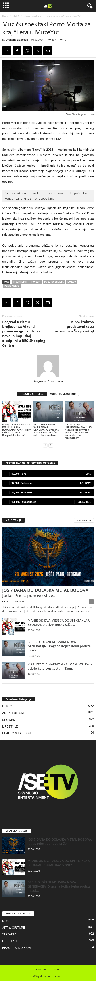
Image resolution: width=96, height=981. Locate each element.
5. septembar (20, 281)
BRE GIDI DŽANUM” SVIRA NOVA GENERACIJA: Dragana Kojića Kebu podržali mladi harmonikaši (46, 430)
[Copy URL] (6, 50)
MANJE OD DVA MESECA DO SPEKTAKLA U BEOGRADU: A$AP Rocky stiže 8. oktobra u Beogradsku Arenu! (16, 430)
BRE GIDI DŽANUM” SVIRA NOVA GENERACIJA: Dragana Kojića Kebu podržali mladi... (60, 646)
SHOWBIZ (9, 720)
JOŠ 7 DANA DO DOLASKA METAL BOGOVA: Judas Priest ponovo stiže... (46, 592)
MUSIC (16, 15)
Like (88, 473)
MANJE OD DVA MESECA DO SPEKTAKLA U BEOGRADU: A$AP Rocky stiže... (59, 622)
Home (5, 15)
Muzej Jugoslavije (54, 281)
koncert (35, 281)
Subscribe (84, 501)
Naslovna (40, 969)
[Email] (47, 50)
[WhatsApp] (27, 50)
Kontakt (56, 969)
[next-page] (50, 445)
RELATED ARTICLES (32, 393)
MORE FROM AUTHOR (63, 393)
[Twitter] (37, 50)
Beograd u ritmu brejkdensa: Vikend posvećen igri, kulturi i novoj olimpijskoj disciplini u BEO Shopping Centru (23, 333)
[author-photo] (48, 366)
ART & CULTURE (13, 713)
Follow (85, 483)
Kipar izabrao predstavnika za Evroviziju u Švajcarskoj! (73, 326)
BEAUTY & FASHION (16, 733)
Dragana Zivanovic (17, 39)
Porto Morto (11, 285)
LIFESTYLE (10, 726)
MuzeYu (71, 281)
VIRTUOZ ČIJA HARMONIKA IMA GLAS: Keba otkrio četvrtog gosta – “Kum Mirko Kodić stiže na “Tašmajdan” (78, 431)
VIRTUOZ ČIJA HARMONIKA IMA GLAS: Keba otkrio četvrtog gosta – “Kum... (60, 666)
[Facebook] (17, 50)
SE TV (5, 601)
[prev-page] (45, 445)
